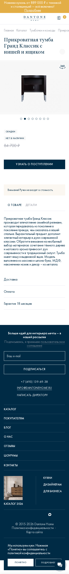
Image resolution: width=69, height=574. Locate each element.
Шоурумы (11, 455)
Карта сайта (34, 532)
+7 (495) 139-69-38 (34, 381)
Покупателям (14, 418)
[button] (21, 119)
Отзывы (9, 446)
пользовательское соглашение (46, 344)
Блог (7, 427)
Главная (9, 30)
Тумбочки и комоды (42, 30)
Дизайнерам (52, 484)
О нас (8, 436)
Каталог (21, 30)
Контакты (11, 465)
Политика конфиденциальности (32, 528)
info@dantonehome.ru (34, 388)
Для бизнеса (52, 491)
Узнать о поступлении (34, 164)
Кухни (47, 478)
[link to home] (34, 18)
